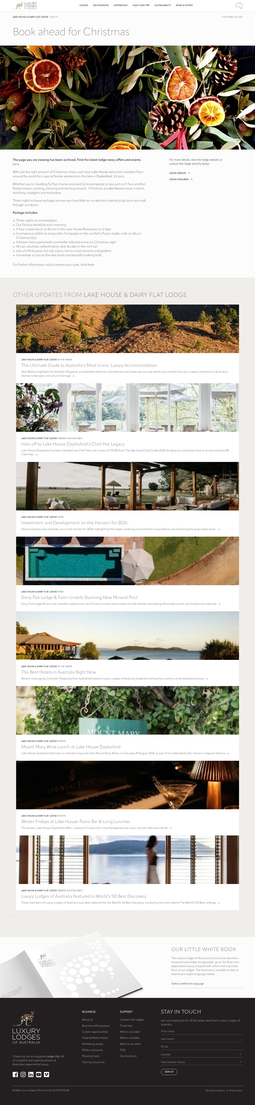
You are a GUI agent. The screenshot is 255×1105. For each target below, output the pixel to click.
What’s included (130, 1032)
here (16, 164)
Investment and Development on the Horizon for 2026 (74, 523)
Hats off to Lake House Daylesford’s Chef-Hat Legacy (73, 444)
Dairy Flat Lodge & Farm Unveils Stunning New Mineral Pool (79, 598)
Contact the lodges (132, 1020)
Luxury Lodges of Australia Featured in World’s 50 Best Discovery (83, 896)
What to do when (130, 1044)
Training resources (93, 1062)
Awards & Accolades (70, 438)
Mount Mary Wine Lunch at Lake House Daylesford (70, 747)
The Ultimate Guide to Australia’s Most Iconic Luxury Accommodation (89, 365)
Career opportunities (95, 1032)
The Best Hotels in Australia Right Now (58, 672)
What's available (129, 1038)
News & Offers (184, 6)
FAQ (122, 1050)
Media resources (92, 1050)
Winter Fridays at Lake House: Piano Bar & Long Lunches (75, 822)
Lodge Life (52, 1056)
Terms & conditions (215, 1091)
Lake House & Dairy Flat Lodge (30, 17)
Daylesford (104, 176)
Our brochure (128, 1056)
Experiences (121, 6)
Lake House (99, 172)
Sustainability (163, 6)
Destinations (101, 6)
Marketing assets (92, 1044)
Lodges (83, 6)
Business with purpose (95, 1026)
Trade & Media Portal (95, 1038)
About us (87, 1020)
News (61, 517)
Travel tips (126, 1026)
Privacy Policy (236, 1091)
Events (54, 17)
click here (87, 265)
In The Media (65, 360)
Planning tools (90, 1056)
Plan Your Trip (141, 6)
